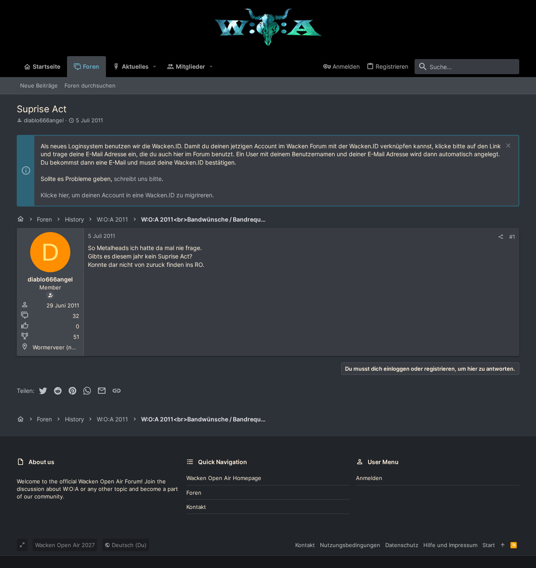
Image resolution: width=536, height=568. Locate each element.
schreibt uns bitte (138, 178)
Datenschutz (401, 545)
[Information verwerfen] (507, 146)
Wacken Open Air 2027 (65, 545)
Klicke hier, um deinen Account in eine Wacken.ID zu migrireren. (127, 195)
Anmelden (369, 478)
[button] (154, 66)
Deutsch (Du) (128, 545)
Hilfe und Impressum (450, 545)
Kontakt (196, 506)
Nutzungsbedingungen (350, 545)
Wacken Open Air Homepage (223, 478)
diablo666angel (44, 120)
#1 (512, 236)
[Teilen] (500, 237)
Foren (193, 492)
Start (488, 545)
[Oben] (502, 545)
